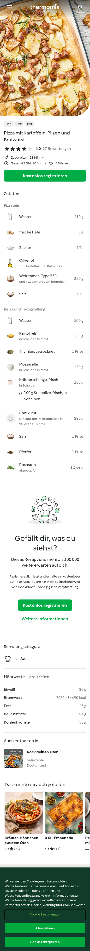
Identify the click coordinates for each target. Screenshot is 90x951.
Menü (9, 12)
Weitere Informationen (45, 618)
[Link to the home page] (45, 9)
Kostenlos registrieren (45, 175)
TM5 (30, 123)
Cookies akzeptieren (45, 942)
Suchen (80, 12)
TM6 (19, 123)
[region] (45, 909)
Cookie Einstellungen (45, 914)
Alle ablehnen (45, 928)
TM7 (8, 123)
